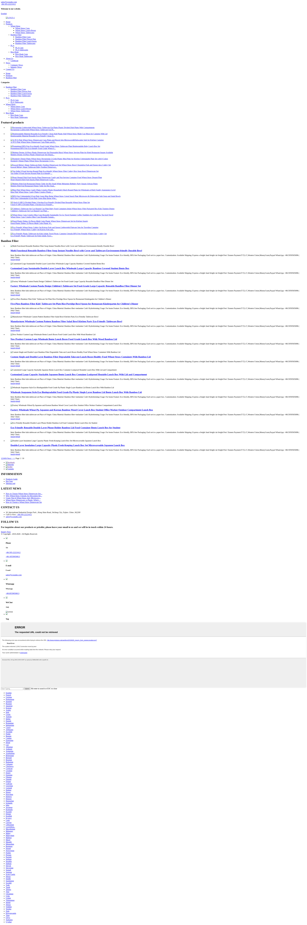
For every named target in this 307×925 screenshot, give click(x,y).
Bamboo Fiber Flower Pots (25, 39)
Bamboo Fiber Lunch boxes (26, 41)
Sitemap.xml (10, 483)
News (8, 63)
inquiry (13, 260)
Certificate (14, 61)
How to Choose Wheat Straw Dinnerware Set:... (24, 494)
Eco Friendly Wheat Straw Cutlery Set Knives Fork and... (32, 230)
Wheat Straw (15, 26)
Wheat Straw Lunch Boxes (25, 30)
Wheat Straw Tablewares (24, 33)
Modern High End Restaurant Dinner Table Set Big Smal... (33, 186)
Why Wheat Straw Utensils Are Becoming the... (24, 496)
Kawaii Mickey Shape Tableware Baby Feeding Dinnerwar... (34, 167)
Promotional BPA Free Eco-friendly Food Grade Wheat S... (33, 148)
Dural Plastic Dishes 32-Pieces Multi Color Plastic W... (31, 223)
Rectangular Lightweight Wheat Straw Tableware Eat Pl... (33, 130)
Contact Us (10, 69)
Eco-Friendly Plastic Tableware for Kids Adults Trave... (32, 236)
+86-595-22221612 (24, 515)
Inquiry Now (6, 532)
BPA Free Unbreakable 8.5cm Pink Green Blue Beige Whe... (34, 198)
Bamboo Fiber (16, 35)
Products (9, 24)
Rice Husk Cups (21, 54)
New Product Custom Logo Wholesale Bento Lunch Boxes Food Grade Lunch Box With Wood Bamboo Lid (64, 339)
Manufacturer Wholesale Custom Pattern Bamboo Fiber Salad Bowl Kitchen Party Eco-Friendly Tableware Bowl (66, 321)
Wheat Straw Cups (22, 28)
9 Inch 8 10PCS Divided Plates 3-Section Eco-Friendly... (32, 205)
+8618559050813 (12, 593)
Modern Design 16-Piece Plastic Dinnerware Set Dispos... (32, 155)
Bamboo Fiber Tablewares (25, 43)
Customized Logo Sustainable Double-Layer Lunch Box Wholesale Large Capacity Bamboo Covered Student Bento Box (70, 268)
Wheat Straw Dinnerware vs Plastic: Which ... (23, 500)
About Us (9, 58)
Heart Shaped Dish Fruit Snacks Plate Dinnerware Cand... (33, 180)
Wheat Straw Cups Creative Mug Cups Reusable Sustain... (33, 217)
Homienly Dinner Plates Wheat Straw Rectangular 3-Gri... (33, 161)
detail (18, 260)
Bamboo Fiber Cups (23, 37)
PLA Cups (19, 48)
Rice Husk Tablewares (23, 56)
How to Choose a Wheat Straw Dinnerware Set (24, 502)
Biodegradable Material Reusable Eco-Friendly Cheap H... (33, 136)
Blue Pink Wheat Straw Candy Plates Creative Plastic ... (32, 192)
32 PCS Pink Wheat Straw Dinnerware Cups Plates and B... (33, 142)
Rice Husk (15, 52)
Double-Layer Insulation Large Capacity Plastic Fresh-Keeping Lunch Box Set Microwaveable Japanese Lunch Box (68, 445)
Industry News (16, 67)
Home (8, 22)
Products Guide (12, 479)
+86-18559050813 (13, 557)
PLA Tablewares (21, 50)
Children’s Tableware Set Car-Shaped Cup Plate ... (30, 211)
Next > (10, 458)
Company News (17, 65)
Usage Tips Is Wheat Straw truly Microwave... (23, 498)
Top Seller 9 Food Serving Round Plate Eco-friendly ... (31, 173)
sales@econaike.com (14, 517)
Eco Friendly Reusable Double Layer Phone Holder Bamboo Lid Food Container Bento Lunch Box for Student (65, 427)
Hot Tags (9, 481)
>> (14, 458)
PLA (12, 46)
